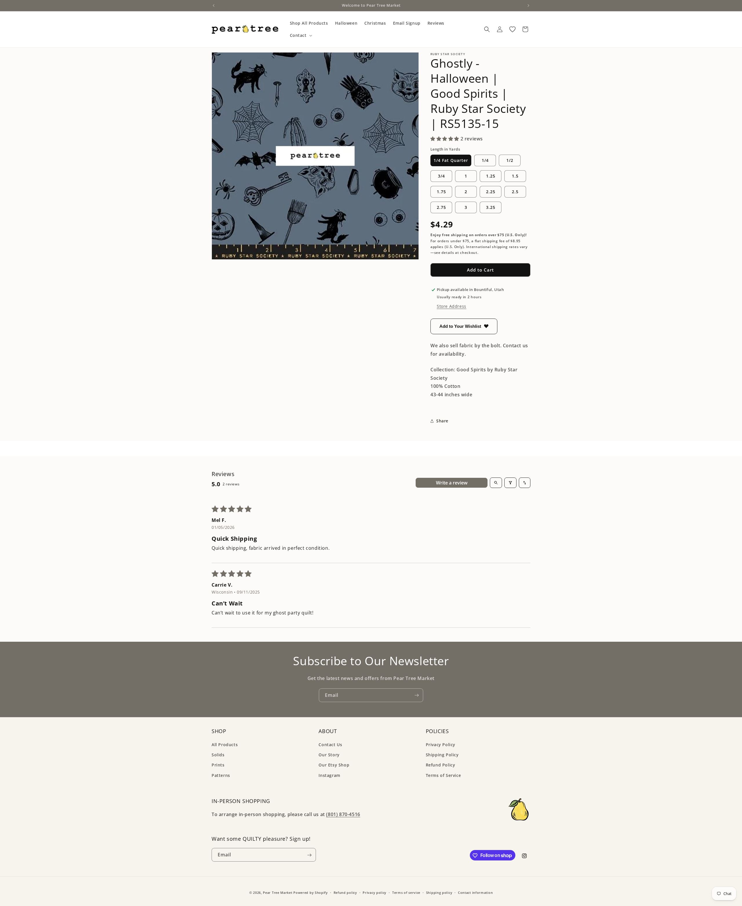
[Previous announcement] (213, 5)
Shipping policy (439, 892)
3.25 (490, 207)
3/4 (441, 176)
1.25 (490, 176)
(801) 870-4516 (343, 814)
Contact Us (330, 744)
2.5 (515, 191)
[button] (300, 35)
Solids (218, 755)
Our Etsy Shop (334, 765)
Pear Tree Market (277, 892)
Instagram (329, 775)
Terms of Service (443, 775)
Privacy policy (374, 892)
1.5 (515, 176)
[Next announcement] (528, 5)
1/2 (509, 160)
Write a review (452, 483)
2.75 (441, 207)
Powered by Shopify (310, 892)
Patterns (221, 775)
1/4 (485, 160)
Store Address (451, 306)
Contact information (475, 892)
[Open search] (496, 483)
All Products (225, 744)
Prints (218, 765)
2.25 (490, 191)
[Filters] (510, 483)
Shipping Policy (442, 755)
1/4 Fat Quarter (451, 160)
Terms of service (406, 892)
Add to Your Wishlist (460, 326)
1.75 (441, 191)
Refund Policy (440, 765)
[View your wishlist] (512, 29)
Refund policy (345, 892)
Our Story (329, 755)
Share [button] (442, 421)
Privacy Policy (440, 744)
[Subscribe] (416, 695)
